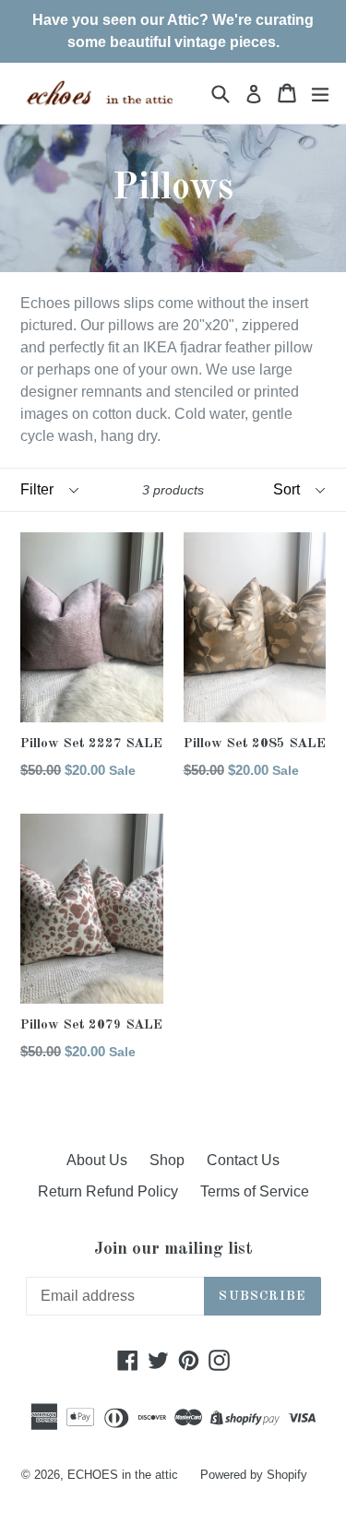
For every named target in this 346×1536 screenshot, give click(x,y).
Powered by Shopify (253, 1475)
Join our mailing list (173, 1249)
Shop (167, 1160)
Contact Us (243, 1160)
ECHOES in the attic (122, 1475)
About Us (96, 1160)
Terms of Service (254, 1191)
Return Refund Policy (108, 1191)
